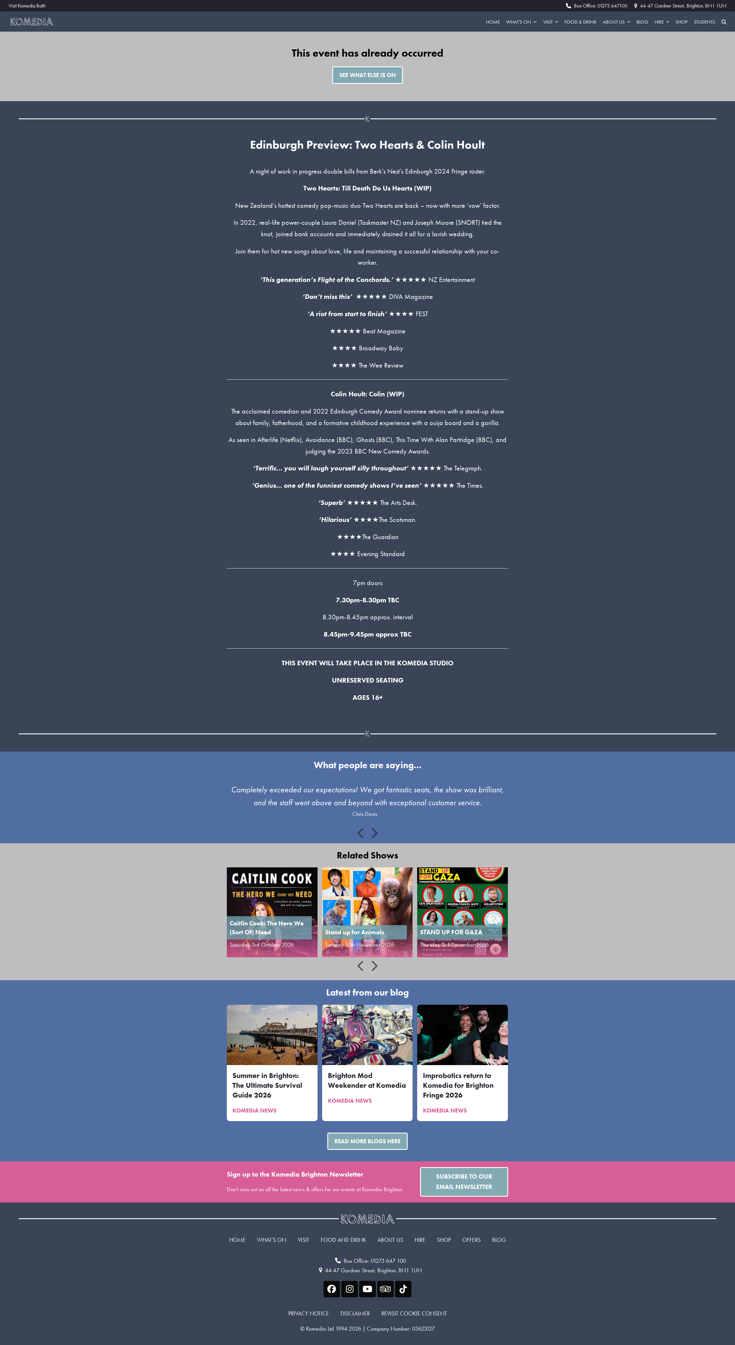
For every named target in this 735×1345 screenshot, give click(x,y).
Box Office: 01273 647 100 (375, 1261)
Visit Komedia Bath (27, 5)
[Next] (374, 833)
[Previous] (361, 833)
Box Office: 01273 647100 (600, 5)
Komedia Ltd (320, 1328)
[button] (724, 21)
